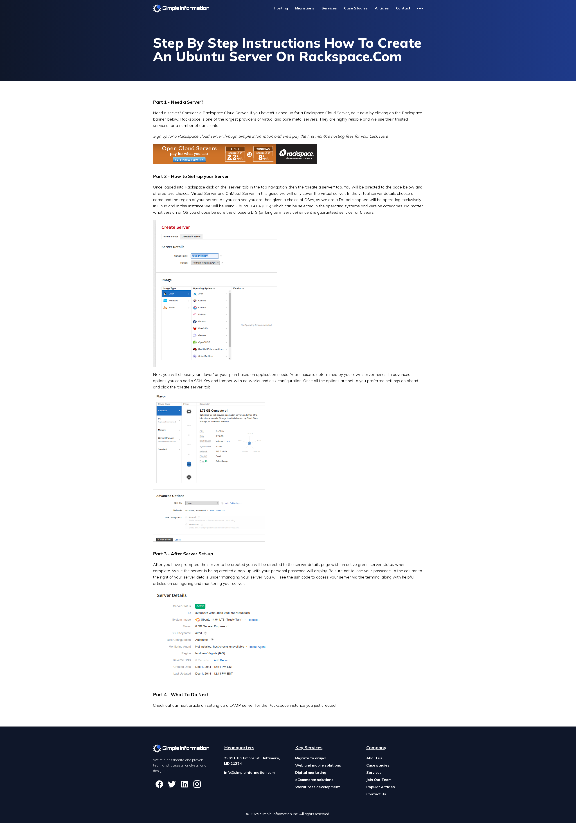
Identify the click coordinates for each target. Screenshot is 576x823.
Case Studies (356, 8)
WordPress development (317, 787)
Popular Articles (380, 787)
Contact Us (376, 794)
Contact (403, 8)
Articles (382, 8)
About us (374, 758)
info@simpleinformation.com (249, 772)
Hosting (281, 8)
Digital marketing (310, 772)
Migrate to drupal (310, 758)
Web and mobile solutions (318, 765)
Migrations (304, 8)
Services (329, 8)
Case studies (377, 765)
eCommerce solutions (314, 779)
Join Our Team (379, 779)
